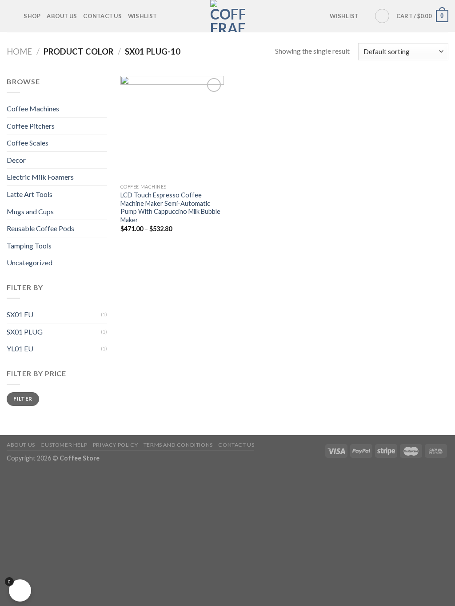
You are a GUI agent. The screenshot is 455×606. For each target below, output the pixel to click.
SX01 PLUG (25, 331)
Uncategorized (29, 262)
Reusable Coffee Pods (40, 228)
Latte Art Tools (29, 194)
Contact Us (102, 16)
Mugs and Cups (30, 211)
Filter (22, 398)
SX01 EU (20, 314)
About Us (62, 16)
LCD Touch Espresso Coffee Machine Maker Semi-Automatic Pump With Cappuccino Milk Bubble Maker (170, 207)
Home (19, 51)
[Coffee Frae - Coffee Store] (227, 16)
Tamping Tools (29, 245)
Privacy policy (115, 444)
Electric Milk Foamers (40, 177)
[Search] (382, 16)
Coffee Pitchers (31, 126)
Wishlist (142, 16)
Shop (32, 16)
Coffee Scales (27, 142)
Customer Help (63, 444)
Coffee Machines (33, 108)
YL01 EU (20, 348)
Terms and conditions (178, 444)
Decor (16, 160)
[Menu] (12, 16)
